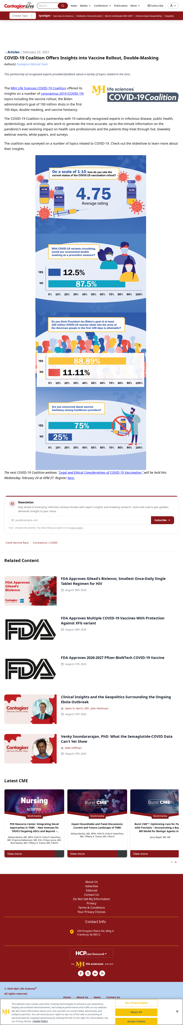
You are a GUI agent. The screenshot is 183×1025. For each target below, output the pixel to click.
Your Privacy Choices (91, 912)
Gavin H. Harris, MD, (77, 708)
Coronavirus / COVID (45, 542)
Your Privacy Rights (136, 1003)
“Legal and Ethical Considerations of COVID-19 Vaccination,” (101, 472)
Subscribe (161, 520)
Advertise (91, 886)
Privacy (91, 903)
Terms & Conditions (91, 908)
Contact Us (91, 895)
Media (84, 5)
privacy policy (76, 527)
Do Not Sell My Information (91, 899)
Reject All (136, 1012)
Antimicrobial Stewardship (149, 16)
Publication (121, 5)
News (74, 5)
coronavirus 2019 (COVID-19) (62, 93)
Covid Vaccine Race (17, 542)
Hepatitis (169, 16)
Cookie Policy (40, 1021)
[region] (91, 1012)
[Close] (177, 1011)
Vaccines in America (63, 16)
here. (71, 478)
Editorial (91, 890)
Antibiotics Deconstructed (89, 16)
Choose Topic (20, 15)
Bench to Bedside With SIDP (119, 16)
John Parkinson (99, 708)
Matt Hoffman (73, 748)
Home (67, 997)
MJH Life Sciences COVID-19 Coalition (38, 88)
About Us (91, 882)
